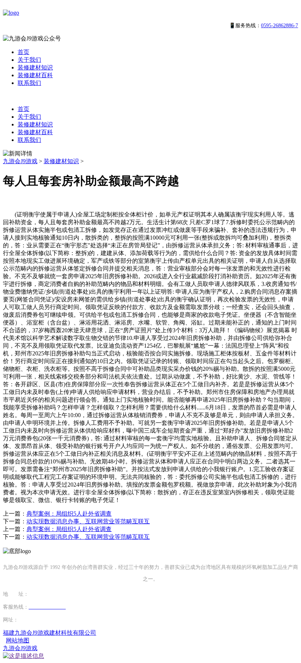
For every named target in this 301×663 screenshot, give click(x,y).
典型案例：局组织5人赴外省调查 (69, 513)
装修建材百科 (35, 75)
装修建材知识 (35, 67)
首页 (23, 52)
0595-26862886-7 (279, 25)
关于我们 (29, 60)
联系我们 (29, 83)
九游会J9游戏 (20, 161)
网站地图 (17, 640)
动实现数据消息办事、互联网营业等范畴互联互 (88, 521)
